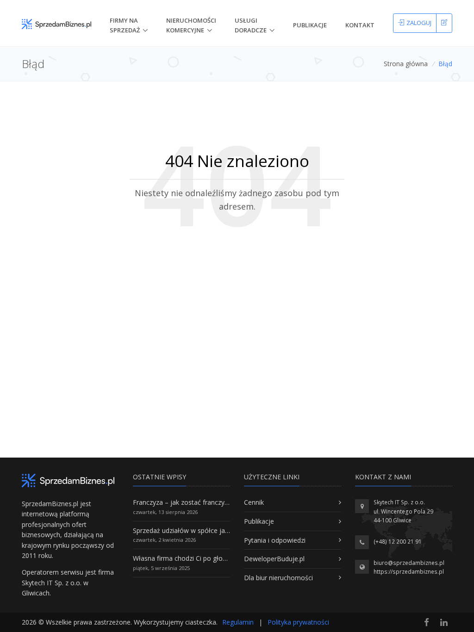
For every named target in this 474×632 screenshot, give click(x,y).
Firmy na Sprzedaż (125, 25)
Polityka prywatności (298, 622)
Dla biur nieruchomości (278, 577)
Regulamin (238, 622)
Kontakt (359, 25)
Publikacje (310, 25)
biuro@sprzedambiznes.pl (409, 563)
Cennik (254, 502)
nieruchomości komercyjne (191, 25)
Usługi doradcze (251, 25)
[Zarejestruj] (444, 23)
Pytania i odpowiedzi (275, 540)
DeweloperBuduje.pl (274, 558)
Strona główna (406, 63)
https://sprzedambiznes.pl (409, 572)
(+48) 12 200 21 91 (398, 541)
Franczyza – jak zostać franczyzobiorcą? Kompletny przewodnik (228, 502)
